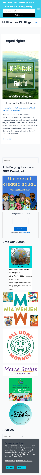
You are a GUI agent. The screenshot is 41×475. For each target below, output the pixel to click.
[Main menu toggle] (36, 22)
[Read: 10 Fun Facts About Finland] (20, 75)
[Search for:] (20, 160)
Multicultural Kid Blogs (16, 22)
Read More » (7, 139)
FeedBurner (25, 233)
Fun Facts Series (15, 108)
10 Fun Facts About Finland (20, 103)
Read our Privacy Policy (14, 456)
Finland (5, 108)
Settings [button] (10, 467)
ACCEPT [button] (21, 467)
